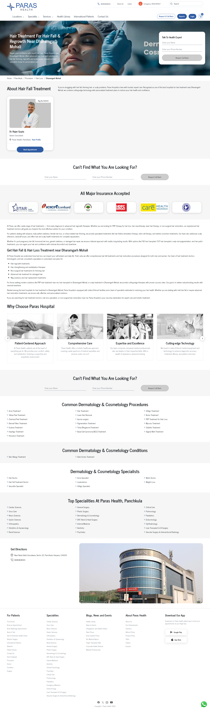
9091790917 (156, 3)
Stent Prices (90, 632)
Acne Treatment (15, 410)
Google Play (178, 632)
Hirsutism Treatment (16, 435)
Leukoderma (82, 481)
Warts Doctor (151, 477)
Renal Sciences (14, 532)
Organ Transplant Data (93, 642)
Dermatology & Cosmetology (88, 515)
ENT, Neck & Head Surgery (87, 519)
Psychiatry (81, 532)
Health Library (63, 16)
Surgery (9, 670)
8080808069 (105, 4)
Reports (182, 16)
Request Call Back (182, 57)
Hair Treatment (82, 410)
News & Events (91, 625)
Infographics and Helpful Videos (96, 628)
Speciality (32, 16)
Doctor (9, 663)
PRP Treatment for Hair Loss (156, 419)
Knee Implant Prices (92, 635)
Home (9, 78)
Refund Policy (130, 632)
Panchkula (18, 78)
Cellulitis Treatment (153, 427)
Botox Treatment (152, 415)
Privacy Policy (130, 635)
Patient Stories (12, 649)
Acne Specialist (83, 477)
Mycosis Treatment (153, 423)
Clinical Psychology (53, 667)
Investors (129, 628)
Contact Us (103, 16)
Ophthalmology (151, 523)
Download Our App (175, 615)
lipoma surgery (82, 419)
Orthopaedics (14, 523)
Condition (10, 667)
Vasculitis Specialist (16, 486)
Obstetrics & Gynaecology (19, 527)
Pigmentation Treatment (86, 423)
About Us (120, 3)
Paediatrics (150, 515)
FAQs (127, 639)
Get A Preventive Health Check (17, 635)
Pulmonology (151, 511)
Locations (17, 16)
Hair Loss (39, 78)
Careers (128, 642)
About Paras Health (136, 615)
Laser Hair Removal (84, 415)
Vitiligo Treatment (152, 410)
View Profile (36, 139)
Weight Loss (150, 481)
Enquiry (128, 646)
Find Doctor (11, 621)
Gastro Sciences (15, 519)
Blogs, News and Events (99, 615)
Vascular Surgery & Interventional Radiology (162, 532)
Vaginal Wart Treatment (154, 431)
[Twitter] (103, 702)
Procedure (29, 78)
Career (130, 3)
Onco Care (13, 511)
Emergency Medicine (53, 685)
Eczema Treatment (16, 427)
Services (47, 16)
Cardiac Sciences (15, 507)
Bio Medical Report (92, 639)
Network (10, 646)
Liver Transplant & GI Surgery (157, 527)
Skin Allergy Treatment (17, 456)
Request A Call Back (166, 16)
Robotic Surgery (12, 639)
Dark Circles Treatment (85, 456)
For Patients (13, 615)
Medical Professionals (93, 649)
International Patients (84, 16)
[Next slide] (202, 338)
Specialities (53, 615)
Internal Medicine (83, 523)
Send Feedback (12, 656)
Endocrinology (151, 519)
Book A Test (11, 632)
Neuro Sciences (14, 515)
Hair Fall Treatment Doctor (18, 481)
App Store (178, 639)
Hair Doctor (13, 477)
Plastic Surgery (83, 511)
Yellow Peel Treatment (17, 415)
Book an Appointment (14, 625)
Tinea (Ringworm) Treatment (88, 427)
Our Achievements (132, 625)
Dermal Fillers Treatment (18, 423)
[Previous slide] (7, 338)
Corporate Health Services (94, 646)
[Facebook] (98, 702)
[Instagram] (107, 702)
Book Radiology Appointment (16, 628)
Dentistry (80, 527)
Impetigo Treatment (16, 431)
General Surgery (83, 507)
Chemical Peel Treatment (18, 419)
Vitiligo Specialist (83, 486)
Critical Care (150, 507)
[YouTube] (111, 702)
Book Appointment (30, 149)
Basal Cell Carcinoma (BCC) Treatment (91, 431)
